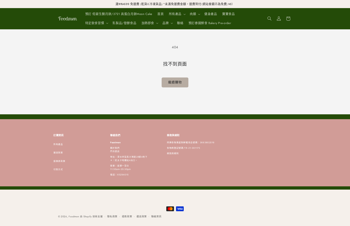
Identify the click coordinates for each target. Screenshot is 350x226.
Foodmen (74, 216)
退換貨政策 (59, 161)
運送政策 (58, 152)
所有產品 (58, 144)
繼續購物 (175, 82)
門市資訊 (115, 151)
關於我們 (115, 148)
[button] (176, 14)
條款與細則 (173, 153)
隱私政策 (112, 216)
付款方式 (58, 169)
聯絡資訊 (156, 216)
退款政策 (127, 216)
